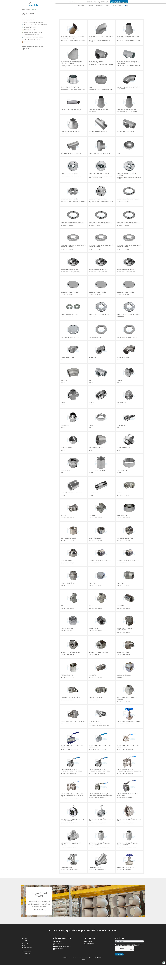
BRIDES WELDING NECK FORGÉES (99, 173)
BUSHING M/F (65, 470)
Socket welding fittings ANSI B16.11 (32, 34)
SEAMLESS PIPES (94, 721)
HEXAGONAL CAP (66, 448)
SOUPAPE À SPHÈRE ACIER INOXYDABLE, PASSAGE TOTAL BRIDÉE (129, 770)
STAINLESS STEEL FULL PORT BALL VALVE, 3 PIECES (128, 746)
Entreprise (81, 5)
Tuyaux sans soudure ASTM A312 (32, 39)
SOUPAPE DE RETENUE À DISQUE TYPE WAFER (129, 819)
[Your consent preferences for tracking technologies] (163, 963)
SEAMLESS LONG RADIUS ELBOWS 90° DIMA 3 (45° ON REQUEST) (73, 37)
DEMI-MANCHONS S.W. (68, 538)
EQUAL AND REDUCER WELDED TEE (100, 153)
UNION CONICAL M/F (67, 357)
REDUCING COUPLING (95, 448)
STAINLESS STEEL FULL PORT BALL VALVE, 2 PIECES (72, 746)
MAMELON (92, 675)
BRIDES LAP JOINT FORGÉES (69, 199)
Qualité (91, 5)
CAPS (90, 87)
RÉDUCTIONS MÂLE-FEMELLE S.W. (100, 560)
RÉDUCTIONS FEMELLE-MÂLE (98, 652)
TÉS (62, 606)
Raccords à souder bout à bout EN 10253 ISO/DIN (35, 24)
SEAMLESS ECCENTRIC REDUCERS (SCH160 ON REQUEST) (71, 62)
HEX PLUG (120, 380)
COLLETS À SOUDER (95, 337)
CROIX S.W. (92, 515)
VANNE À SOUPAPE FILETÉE (125, 867)
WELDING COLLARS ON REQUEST (127, 337)
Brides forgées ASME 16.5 (30, 27)
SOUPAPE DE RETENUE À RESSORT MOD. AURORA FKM (127, 843)
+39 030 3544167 (90, 943)
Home (23, 9)
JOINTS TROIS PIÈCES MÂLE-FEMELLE (73, 721)
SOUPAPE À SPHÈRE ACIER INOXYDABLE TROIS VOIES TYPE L (71, 770)
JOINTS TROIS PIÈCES (67, 583)
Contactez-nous (117, 5)
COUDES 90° (92, 583)
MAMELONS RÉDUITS (123, 652)
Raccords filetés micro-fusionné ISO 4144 (33, 32)
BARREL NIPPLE (94, 493)
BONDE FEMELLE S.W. (96, 538)
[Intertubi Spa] (33, 4)
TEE (90, 380)
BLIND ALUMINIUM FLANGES (70, 337)
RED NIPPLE (64, 425)
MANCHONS (120, 606)
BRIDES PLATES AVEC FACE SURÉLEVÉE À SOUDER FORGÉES (73, 246)
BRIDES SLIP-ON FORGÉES (69, 173)
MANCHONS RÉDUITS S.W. (125, 538)
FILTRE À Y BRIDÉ (66, 867)
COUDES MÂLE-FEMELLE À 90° (70, 697)
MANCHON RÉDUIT (67, 675)
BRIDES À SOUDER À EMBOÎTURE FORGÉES (127, 174)
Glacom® (83, 959)
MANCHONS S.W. (122, 515)
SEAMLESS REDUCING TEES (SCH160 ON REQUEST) (128, 62)
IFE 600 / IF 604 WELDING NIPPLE (71, 493)
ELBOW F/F (92, 357)
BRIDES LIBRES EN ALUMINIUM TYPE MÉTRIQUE (128, 315)
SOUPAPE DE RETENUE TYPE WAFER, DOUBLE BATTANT (72, 819)
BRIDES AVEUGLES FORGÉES (97, 199)
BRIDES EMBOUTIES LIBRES (69, 314)
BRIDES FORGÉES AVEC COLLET (70, 269)
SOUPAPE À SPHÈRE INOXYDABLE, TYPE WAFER (127, 794)
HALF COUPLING (122, 470)
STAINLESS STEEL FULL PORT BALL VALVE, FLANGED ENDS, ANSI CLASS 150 (72, 795)
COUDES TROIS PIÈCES (96, 697)
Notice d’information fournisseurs (62, 946)
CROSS (63, 402)
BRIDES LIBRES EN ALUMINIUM (99, 314)
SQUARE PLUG (121, 402)
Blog (107, 5)
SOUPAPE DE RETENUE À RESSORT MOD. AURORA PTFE (99, 843)
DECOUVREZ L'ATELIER (39, 909)
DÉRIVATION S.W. (66, 560)
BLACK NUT (92, 425)
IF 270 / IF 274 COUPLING (97, 470)
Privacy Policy (58, 941)
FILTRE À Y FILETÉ (95, 867)
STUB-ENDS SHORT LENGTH (70, 87)
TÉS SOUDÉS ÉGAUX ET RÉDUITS (71, 153)
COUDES (119, 493)
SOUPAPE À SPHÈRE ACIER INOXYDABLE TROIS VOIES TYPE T (99, 770)
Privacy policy (134, 944)
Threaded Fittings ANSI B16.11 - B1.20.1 (33, 37)
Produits (99, 5)
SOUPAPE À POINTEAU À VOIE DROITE (128, 721)
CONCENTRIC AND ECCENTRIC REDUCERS (98, 110)
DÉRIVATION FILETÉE (124, 675)
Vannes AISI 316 (28, 42)
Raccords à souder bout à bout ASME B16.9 (34, 22)
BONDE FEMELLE (94, 628)
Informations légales (59, 943)
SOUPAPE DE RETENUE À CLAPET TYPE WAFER (101, 819)
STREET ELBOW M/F (123, 357)
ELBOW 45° (64, 380)
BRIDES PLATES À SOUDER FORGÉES (128, 199)
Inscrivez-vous (119, 954)
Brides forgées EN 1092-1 (30, 29)
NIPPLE (91, 402)
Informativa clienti (59, 948)
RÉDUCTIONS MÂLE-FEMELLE (70, 652)
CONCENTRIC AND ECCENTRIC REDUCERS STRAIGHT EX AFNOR (127, 110)
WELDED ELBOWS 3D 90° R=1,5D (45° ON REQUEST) (128, 87)
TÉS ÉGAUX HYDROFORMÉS (125, 131)
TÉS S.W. (63, 515)
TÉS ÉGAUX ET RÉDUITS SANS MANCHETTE (98, 132)
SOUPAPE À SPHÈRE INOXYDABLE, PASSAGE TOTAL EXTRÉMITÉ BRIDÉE (100, 794)
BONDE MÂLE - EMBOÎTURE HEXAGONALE (125, 629)
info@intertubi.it (89, 941)
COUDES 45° (120, 583)
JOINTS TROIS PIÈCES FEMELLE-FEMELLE (127, 698)
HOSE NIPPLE (121, 425)
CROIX (91, 606)
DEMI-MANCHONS (67, 628)
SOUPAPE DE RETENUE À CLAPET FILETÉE (71, 843)
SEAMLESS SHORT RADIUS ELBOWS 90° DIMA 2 (101, 37)
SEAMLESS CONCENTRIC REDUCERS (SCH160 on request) (128, 37)
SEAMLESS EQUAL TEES (96, 62)
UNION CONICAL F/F (123, 448)
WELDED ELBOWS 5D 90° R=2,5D (71, 110)
